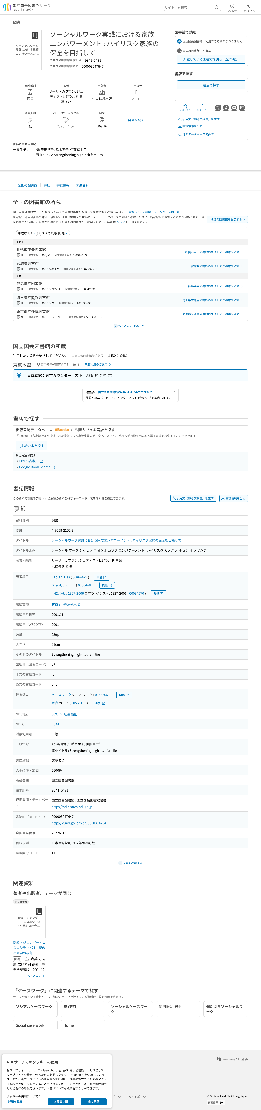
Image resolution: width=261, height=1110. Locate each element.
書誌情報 (63, 185)
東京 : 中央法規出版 (66, 604)
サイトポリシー (139, 1097)
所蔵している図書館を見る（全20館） (211, 59)
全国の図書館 (27, 185)
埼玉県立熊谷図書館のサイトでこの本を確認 (210, 300)
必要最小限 (61, 1101)
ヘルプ (232, 11)
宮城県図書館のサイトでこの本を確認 (215, 266)
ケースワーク (61, 694)
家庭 (55, 702)
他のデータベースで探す (198, 134)
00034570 (136, 593)
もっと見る (34, 976)
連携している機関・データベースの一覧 (154, 212)
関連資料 (82, 185)
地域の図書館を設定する (226, 219)
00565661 (102, 694)
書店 (47, 185)
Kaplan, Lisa (61, 576)
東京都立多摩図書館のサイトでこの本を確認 (210, 314)
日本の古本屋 (29, 460)
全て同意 (93, 1101)
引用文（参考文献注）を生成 (201, 119)
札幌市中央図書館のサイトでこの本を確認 (212, 252)
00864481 (85, 585)
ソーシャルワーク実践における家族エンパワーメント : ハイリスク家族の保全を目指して (116, 540)
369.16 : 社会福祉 (64, 713)
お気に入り (185, 110)
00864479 (80, 576)
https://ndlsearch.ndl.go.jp (72, 806)
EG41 (55, 723)
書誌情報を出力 (192, 126)
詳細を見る (136, 119)
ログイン (249, 11)
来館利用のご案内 (96, 364)
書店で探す (211, 84)
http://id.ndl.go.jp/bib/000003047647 (80, 822)
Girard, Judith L (63, 585)
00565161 (78, 702)
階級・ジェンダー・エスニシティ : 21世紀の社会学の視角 (29, 947)
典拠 (99, 577)
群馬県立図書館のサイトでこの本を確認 (213, 286)
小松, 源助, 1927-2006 (68, 593)
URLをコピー (202, 110)
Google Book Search (35, 466)
